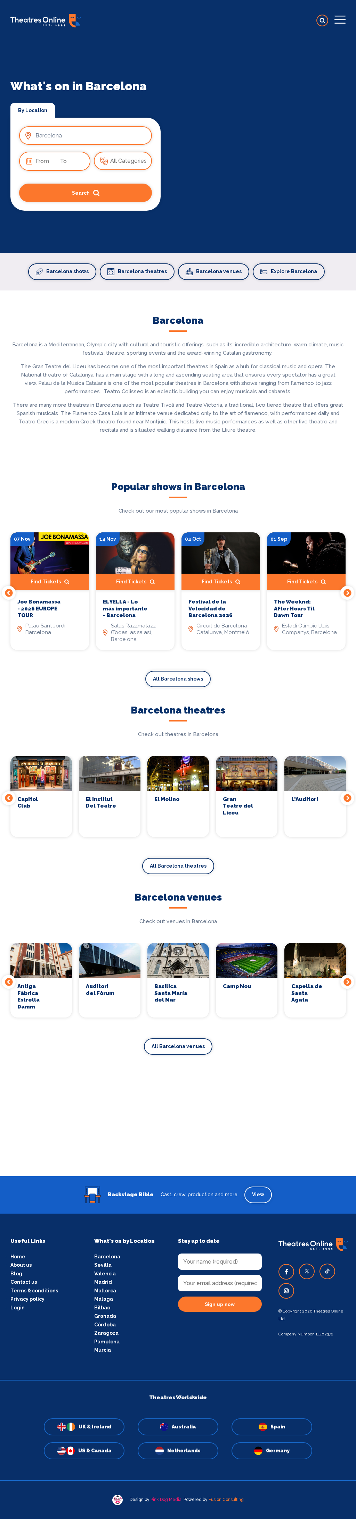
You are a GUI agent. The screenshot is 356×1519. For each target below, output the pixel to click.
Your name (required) (144, 779)
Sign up (178, 822)
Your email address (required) (155, 741)
